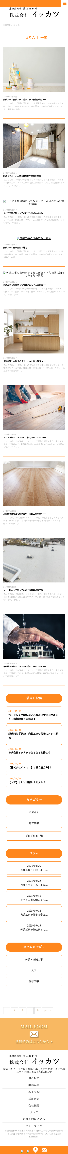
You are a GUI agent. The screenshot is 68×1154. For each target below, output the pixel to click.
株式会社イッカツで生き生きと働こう (29, 752)
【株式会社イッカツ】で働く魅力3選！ (30, 767)
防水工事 (34, 981)
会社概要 (34, 1105)
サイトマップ (34, 1126)
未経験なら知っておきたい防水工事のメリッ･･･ (24, 667)
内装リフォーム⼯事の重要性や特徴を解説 (22, 176)
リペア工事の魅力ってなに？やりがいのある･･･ (24, 213)
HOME (34, 1078)
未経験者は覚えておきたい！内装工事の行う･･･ (24, 514)
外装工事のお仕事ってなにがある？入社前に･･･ (24, 285)
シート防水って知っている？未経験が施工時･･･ (24, 590)
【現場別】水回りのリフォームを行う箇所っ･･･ (24, 361)
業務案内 (34, 1085)
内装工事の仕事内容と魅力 (15, 248)
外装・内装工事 (34, 959)
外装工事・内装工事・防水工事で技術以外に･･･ (24, 100)
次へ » (47, 1010)
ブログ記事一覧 (34, 836)
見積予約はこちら (34, 1119)
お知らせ (34, 812)
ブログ (34, 1112)
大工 (34, 970)
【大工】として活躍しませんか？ (27, 782)
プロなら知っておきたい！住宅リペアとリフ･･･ (24, 438)
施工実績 (34, 823)
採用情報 (34, 1099)
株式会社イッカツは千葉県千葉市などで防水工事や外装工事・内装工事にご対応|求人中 (34, 1070)
